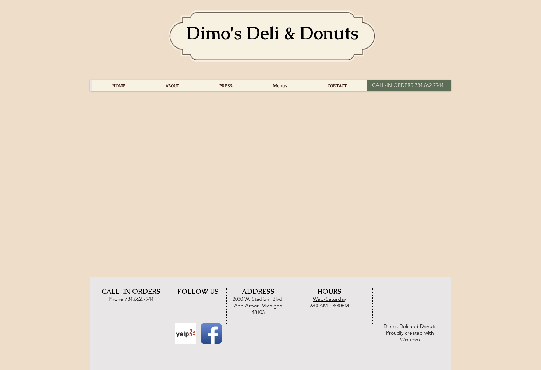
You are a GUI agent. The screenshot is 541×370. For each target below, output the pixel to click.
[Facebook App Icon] (211, 333)
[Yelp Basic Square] (185, 333)
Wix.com (410, 339)
